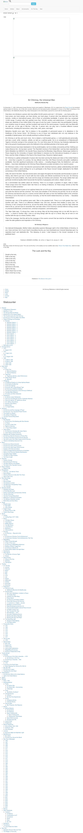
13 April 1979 (8, 353)
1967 (6, 742)
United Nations (5, 672)
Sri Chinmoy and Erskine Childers (15, 599)
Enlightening (8, 723)
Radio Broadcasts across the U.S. (15, 606)
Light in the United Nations (10, 676)
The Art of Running (8, 494)
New (41, 9)
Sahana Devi (8, 405)
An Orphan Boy (11, 685)
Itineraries (6, 661)
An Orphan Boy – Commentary (15, 687)
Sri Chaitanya (10, 711)
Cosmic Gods (8, 721)
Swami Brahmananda (12, 718)
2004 (6, 802)
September (8, 580)
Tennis (5, 535)
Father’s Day (8, 646)
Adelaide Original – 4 (12, 327)
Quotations (6, 823)
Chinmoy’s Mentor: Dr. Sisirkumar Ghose (15, 400)
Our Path (5, 479)
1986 (6, 773)
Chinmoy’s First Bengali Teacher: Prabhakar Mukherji (18, 398)
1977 (6, 637)
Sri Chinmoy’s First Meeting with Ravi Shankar (17, 421)
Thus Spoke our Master (9, 413)
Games (7, 556)
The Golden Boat (11, 595)
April (6, 572)
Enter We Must (9, 729)
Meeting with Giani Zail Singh (14, 617)
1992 (6, 783)
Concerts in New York (10, 424)
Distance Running (9, 559)
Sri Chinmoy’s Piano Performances (12, 445)
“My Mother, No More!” (12, 692)
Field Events (6, 551)
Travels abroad (5, 653)
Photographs (5, 470)
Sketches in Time (7, 311)
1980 (6, 763)
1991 (6, 781)
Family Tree (8, 369)
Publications (6, 586)
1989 (4, 358)
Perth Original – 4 (11, 338)
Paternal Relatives (11, 372)
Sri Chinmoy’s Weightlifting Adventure (14, 544)
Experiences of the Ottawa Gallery (12, 314)
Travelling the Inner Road (9, 671)
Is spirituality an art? (12, 815)
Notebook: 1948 (9, 727)
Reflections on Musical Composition (12, 497)
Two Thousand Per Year (13, 611)
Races (5, 518)
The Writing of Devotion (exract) (11, 499)
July (6, 577)
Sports (3, 513)
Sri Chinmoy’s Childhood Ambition (13, 389)
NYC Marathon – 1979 (12, 612)
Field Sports (8, 562)
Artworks (4, 308)
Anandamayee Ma (11, 719)
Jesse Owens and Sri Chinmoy (13, 432)
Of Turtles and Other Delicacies (13, 394)
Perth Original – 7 (11, 343)
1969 (6, 745)
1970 (6, 629)
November (7, 583)
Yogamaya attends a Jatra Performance (17, 376)
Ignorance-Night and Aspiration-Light (14, 732)
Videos (3, 677)
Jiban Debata (8, 507)
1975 (4, 348)
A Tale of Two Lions (10, 543)
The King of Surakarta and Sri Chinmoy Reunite (15, 437)
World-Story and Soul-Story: (10, 501)
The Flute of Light (7, 457)
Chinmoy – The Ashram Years (11, 471)
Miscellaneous (7, 734)
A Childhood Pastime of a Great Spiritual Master (17, 382)
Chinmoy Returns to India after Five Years (14, 475)
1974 (6, 632)
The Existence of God (9, 483)
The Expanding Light (10, 619)
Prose (6, 690)
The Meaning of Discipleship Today (12, 484)
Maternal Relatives (11, 371)
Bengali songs (7, 504)
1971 (6, 749)
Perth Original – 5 (11, 340)
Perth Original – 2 (11, 335)
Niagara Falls (6, 468)
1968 (6, 744)
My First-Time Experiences (14, 697)
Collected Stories (11, 702)
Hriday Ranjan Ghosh (10, 377)
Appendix (9, 379)
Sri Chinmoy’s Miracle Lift (11, 548)
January (7, 567)
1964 (6, 627)
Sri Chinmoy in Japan (8, 669)
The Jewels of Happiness (9, 415)
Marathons (8, 528)
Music (3, 442)
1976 (6, 635)
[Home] (6, 1)
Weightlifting (6, 539)
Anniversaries (25, 9)
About (17, 9)
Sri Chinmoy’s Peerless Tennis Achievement (16, 536)
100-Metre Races (9, 520)
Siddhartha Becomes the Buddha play (16, 590)
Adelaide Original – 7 (12, 332)
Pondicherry (6, 395)
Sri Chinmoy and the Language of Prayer (13, 410)
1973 (6, 630)
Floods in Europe (7, 460)
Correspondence (6, 347)
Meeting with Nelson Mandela (14, 616)
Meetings (4, 418)
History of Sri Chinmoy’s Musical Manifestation (15, 452)
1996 (6, 789)
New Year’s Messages (9, 739)
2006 (6, 805)
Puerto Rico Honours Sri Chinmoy (15, 601)
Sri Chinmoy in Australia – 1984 (13, 659)
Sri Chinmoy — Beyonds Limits (13, 533)
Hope (8, 820)
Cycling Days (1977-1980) (11, 517)
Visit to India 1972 (8, 476)
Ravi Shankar (6, 419)
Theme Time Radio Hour (65, 245)
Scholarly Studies (6, 488)
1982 (6, 766)
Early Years (5, 366)
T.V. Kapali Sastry (9, 407)
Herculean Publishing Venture (14, 614)
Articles (12, 9)
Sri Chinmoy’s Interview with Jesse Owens (16, 431)
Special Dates (6, 642)
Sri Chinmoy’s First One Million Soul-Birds (14, 317)
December (7, 585)
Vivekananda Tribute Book (15, 716)
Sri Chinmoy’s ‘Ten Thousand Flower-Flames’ (15, 411)
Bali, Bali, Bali (6, 667)
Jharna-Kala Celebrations (11, 648)
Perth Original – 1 (11, 334)
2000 (6, 796)
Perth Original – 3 (11, 337)
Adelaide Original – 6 (12, 330)
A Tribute (7, 423)
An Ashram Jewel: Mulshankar (13, 397)
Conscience (10, 817)
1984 (6, 770)
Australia (7, 321)
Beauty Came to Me (10, 510)
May (6, 573)
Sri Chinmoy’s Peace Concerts (11, 444)
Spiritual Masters (9, 708)
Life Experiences (9, 693)
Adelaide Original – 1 (12, 322)
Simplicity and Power (8, 489)
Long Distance (8, 526)
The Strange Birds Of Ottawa (10, 312)
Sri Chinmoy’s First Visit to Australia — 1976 (16, 656)
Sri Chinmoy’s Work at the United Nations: (14, 674)
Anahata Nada (8, 591)
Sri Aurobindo (10, 710)
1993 (6, 784)
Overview (4, 458)
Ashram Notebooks (8, 724)
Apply (33, 4)
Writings (4, 679)
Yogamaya (8, 374)
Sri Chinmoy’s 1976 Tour (13, 658)
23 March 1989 (9, 361)
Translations (6, 825)
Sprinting (7, 560)
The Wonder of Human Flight (12, 554)
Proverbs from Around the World (13, 737)
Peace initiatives (6, 466)
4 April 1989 (8, 363)
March (6, 570)
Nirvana (5, 808)
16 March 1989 (9, 359)
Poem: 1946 (6, 680)
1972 (6, 750)
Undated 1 (7, 812)
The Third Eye (7, 486)
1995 (6, 787)
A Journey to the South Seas (10, 664)
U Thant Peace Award (10, 428)
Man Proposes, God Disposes (14, 705)
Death (8, 818)
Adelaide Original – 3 (12, 325)
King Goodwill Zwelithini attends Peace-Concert (19, 608)
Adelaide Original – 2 (12, 324)
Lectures (5, 731)
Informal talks (8, 703)
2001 (6, 797)
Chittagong (6, 381)
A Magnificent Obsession (9, 309)
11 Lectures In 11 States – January (16, 603)
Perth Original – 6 (11, 342)
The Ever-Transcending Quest (11, 416)
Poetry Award (10, 598)
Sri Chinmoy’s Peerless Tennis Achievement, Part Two (19, 538)
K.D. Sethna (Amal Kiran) (11, 402)
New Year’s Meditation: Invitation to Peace (17, 593)
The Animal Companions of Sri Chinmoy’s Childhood (18, 390)
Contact (7, 296)
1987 (6, 774)
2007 (6, 807)
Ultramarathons (9, 530)
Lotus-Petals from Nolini (11, 826)
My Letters (8, 736)
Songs (3, 502)
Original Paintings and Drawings (11, 319)
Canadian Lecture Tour (13, 609)
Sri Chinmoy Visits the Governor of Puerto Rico (15, 436)
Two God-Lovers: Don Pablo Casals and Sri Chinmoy (17, 439)
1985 (6, 771)
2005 (6, 804)
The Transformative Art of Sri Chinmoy (13, 316)
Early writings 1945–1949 (11, 726)
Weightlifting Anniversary (11, 650)
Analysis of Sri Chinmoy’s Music (11, 449)
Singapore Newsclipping (13, 620)
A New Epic (10, 689)
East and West (7, 481)
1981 (4, 355)
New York (4, 828)
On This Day (34, 9)
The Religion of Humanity (9, 831)
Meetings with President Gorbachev (12, 434)
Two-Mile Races (9, 525)
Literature (4, 408)
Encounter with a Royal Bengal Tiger (14, 387)
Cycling (5, 515)
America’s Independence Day (12, 651)
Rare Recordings (6, 478)
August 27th (8, 645)
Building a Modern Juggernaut (13, 546)
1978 (6, 760)
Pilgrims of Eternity (10, 426)
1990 (6, 779)
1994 (6, 786)
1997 (6, 791)
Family (5, 368)
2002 (6, 799)
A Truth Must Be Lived (9, 491)
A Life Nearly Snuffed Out (11, 384)
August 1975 (8, 350)
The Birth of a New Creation (10, 455)
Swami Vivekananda (12, 713)
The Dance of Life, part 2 (44, 278)
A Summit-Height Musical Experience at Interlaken (16, 450)
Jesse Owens (6, 429)
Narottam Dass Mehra (10, 403)
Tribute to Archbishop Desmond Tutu (12, 441)
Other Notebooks (7, 810)
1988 (6, 776)
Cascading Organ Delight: (10, 454)
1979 (4, 351)
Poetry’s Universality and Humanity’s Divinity (14, 492)
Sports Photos (7, 557)
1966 (6, 740)
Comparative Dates (8, 624)
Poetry (6, 684)
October (7, 582)
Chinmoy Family (9, 588)
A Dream (9, 695)
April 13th (7, 643)
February (7, 569)
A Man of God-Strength (11, 541)
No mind (9, 821)
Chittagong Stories (11, 700)
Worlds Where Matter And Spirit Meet (14, 549)
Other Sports (6, 552)
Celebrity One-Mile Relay (13, 596)
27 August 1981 (9, 356)
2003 (6, 800)
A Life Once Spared (10, 385)
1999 (6, 794)
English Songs (7, 509)
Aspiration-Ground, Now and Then (12, 830)
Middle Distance (9, 523)
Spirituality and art (8, 345)
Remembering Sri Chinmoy (10, 462)
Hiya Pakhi (8, 505)
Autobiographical (7, 682)
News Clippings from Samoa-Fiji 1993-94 (15, 666)
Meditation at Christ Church (14, 604)
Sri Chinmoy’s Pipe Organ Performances (13, 447)
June (6, 575)
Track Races (8, 522)
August (7, 578)
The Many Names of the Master (11, 463)
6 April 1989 (8, 364)
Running (5, 531)
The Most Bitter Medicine (11, 392)
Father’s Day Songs (8, 512)
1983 (6, 768)
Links (6, 294)
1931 (6, 625)
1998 (6, 792)
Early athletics (7, 473)
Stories (7, 698)
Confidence (10, 813)
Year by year (6, 638)
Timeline (4, 564)
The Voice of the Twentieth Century (12, 465)
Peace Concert (69, 107)
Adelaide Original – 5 (12, 329)
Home (6, 9)
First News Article (11, 622)
